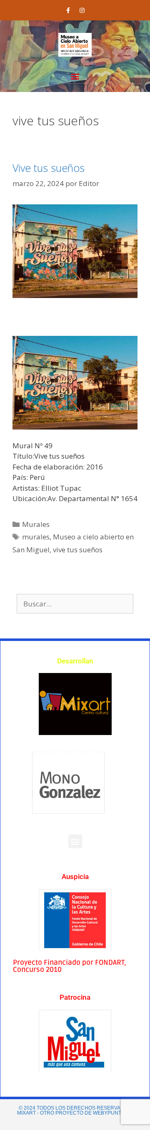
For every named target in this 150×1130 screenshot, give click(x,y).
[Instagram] (82, 10)
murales (36, 536)
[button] (75, 76)
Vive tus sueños (48, 168)
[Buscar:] (75, 603)
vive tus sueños (77, 549)
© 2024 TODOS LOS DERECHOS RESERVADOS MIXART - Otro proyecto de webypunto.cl (75, 1110)
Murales (36, 524)
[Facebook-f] (68, 10)
